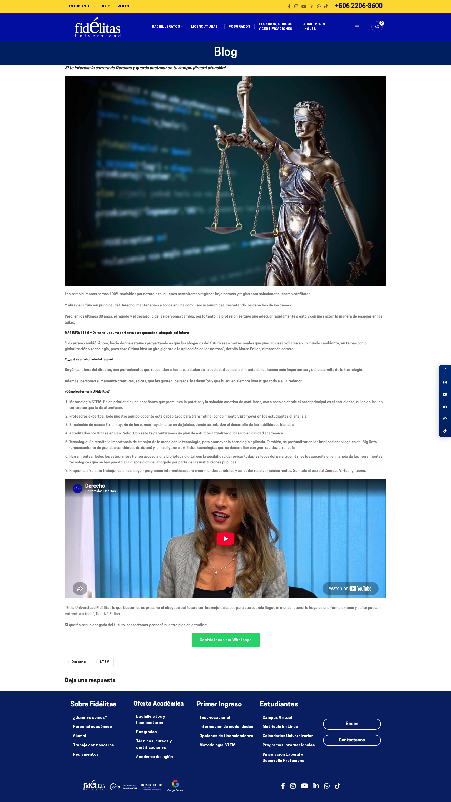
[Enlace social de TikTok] (325, 6)
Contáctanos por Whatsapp (226, 640)
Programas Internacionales (288, 745)
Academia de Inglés (154, 757)
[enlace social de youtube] (304, 6)
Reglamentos (86, 755)
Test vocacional (214, 718)
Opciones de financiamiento (226, 736)
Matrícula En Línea (280, 727)
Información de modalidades (226, 727)
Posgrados (146, 732)
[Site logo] (98, 27)
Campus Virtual (277, 718)
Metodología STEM (217, 745)
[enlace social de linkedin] (311, 6)
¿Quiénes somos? (90, 718)
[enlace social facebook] (289, 6)
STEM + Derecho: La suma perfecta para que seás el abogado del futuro (134, 333)
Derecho (79, 662)
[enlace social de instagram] (296, 6)
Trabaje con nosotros (93, 745)
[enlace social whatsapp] (318, 6)
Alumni (79, 736)
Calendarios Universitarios (288, 736)
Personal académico (92, 727)
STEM (105, 662)
